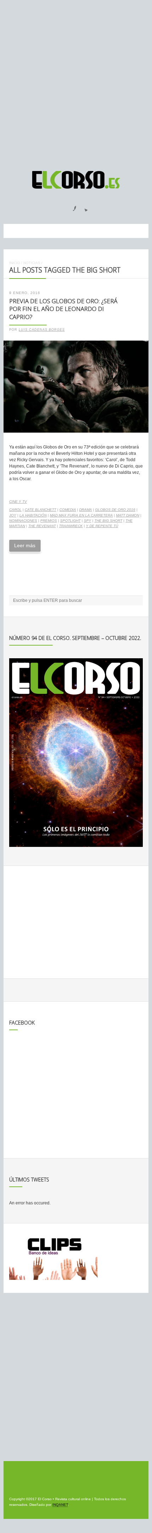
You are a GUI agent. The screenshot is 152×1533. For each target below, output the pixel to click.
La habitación (33, 515)
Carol (15, 510)
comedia (67, 510)
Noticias (31, 263)
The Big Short (108, 521)
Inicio (14, 263)
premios (48, 521)
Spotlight (70, 521)
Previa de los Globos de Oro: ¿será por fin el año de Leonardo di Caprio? (63, 309)
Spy (87, 521)
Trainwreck (71, 526)
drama (85, 510)
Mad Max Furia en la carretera (81, 515)
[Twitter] (83, 206)
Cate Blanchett (40, 510)
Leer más (24, 545)
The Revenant (42, 526)
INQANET (60, 1505)
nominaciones (23, 521)
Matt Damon (127, 515)
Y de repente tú (102, 526)
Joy (12, 515)
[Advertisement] (76, 82)
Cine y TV (18, 501)
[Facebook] (70, 206)
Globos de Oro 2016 (115, 510)
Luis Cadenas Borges (42, 329)
